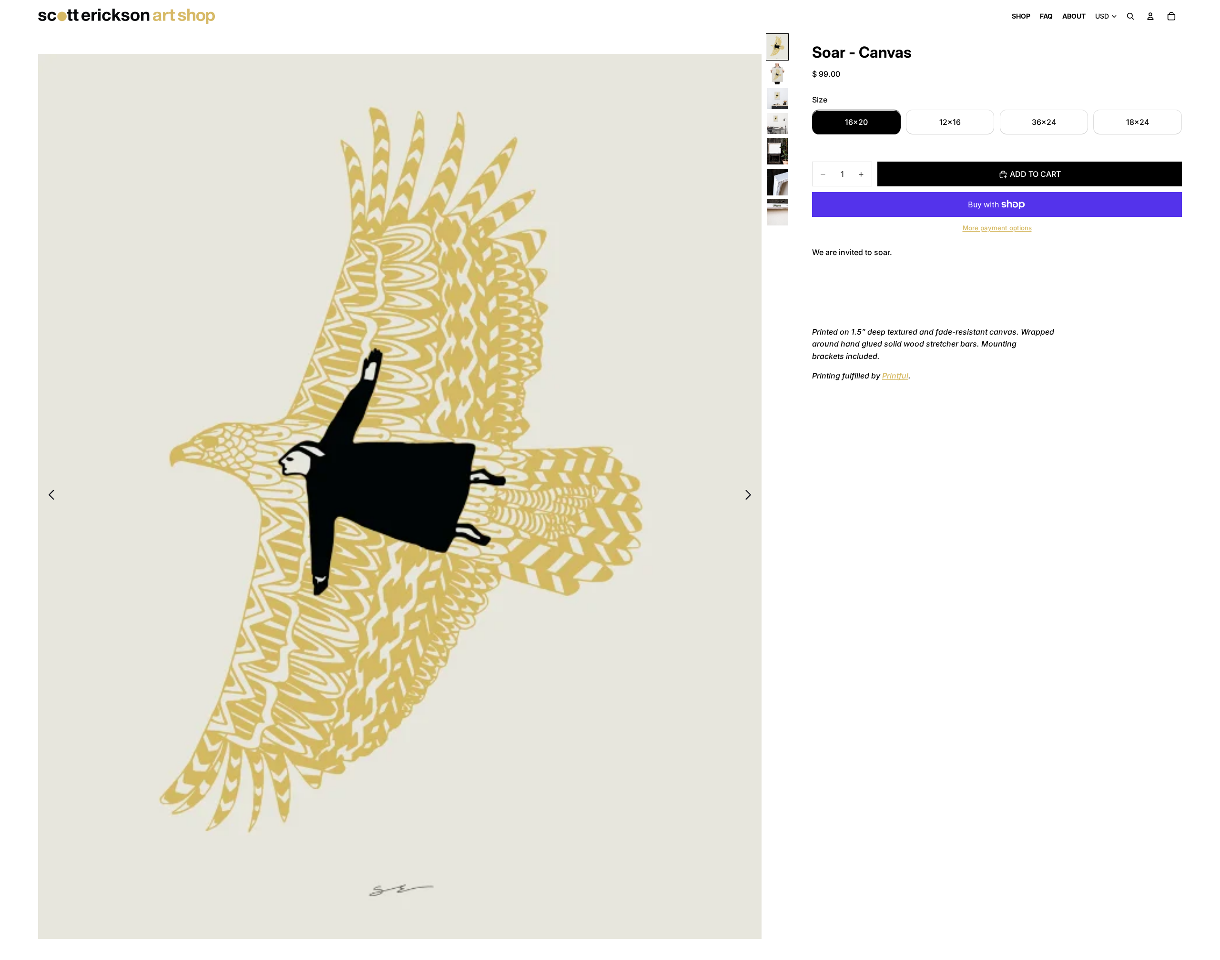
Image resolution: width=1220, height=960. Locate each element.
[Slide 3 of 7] (777, 98)
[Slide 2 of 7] (777, 73)
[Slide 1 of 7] (777, 47)
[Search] (1130, 16)
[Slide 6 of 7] (777, 182)
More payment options (997, 228)
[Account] (1150, 16)
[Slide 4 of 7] (777, 123)
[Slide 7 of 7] (777, 212)
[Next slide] (751, 496)
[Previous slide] (49, 496)
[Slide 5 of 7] (777, 151)
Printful (895, 376)
